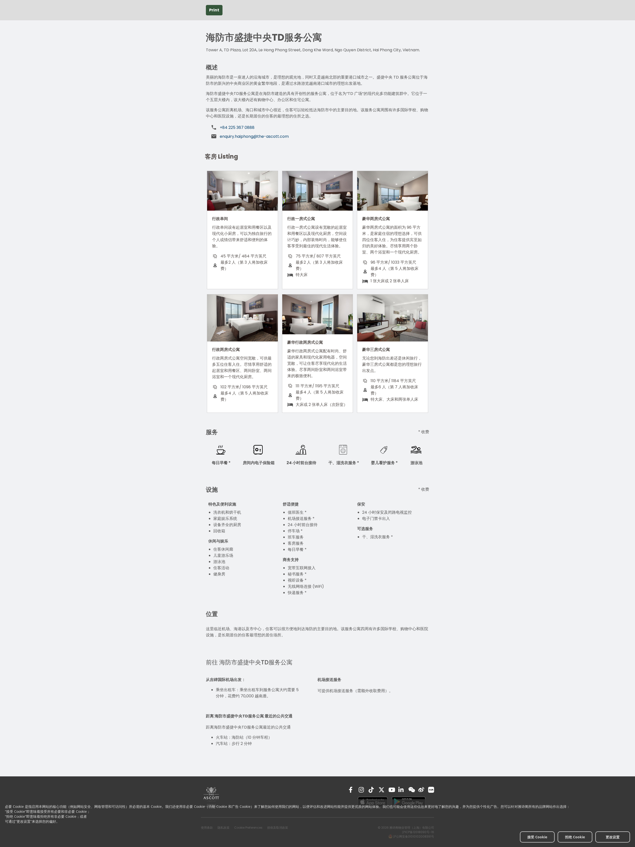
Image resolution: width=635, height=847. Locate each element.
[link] (211, 796)
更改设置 (613, 837)
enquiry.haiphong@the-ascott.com (254, 136)
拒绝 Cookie (575, 837)
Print (214, 10)
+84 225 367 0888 (237, 127)
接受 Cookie (537, 837)
